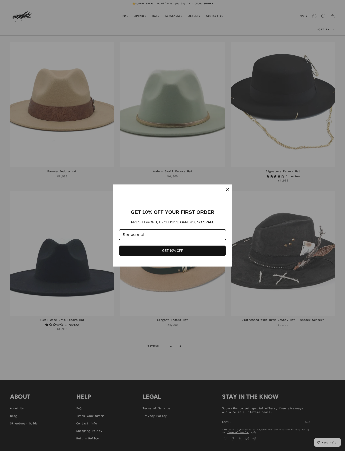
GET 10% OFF (172, 250)
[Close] (227, 189)
